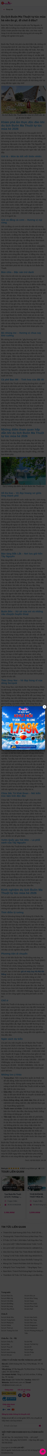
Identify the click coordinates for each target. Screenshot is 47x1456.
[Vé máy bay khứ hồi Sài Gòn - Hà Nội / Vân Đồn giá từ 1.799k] (23, 728)
